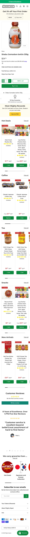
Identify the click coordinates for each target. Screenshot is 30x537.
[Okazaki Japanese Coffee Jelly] (8, 185)
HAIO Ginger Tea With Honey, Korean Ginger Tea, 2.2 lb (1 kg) (8, 250)
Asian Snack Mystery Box (8, 141)
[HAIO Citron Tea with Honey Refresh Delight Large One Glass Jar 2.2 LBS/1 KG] (21, 238)
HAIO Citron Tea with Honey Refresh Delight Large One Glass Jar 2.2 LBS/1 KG (22, 251)
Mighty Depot (8, 533)
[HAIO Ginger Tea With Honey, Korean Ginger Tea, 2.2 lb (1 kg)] (8, 238)
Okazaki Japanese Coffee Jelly (8, 195)
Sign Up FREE (15, 114)
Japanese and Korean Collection (21, 477)
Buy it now (15, 86)
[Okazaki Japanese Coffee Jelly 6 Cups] (21, 185)
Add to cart (20, 81)
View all (26, 120)
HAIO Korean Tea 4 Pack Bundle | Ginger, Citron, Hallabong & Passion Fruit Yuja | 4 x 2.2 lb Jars (22, 361)
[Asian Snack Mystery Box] (8, 130)
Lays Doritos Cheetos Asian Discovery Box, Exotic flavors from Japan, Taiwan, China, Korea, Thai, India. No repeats (22, 146)
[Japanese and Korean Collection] (21, 467)
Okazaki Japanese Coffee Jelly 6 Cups (22, 196)
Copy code (19, 17)
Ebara (3, 51)
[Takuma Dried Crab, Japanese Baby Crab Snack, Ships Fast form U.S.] (8, 292)
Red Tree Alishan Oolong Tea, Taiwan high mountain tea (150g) (8, 360)
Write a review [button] (15, 403)
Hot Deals (7, 475)
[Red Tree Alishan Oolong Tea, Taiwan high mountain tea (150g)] (8, 347)
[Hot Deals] (7, 467)
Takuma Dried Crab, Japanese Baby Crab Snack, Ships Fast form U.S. (8, 305)
